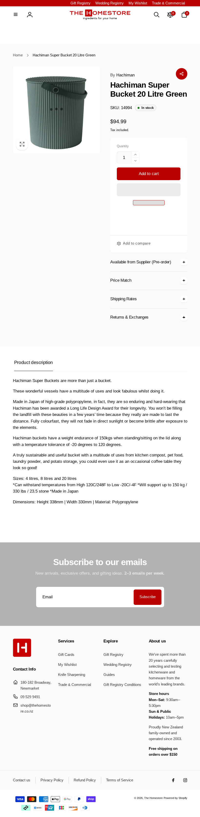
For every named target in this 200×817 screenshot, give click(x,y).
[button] (148, 189)
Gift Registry (80, 3)
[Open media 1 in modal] (56, 110)
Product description (33, 362)
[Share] (181, 73)
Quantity (123, 146)
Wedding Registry (109, 3)
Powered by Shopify (175, 797)
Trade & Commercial (168, 3)
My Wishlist (138, 3)
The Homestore (153, 797)
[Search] (156, 14)
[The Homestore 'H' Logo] (22, 655)
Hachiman (122, 75)
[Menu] (15, 14)
